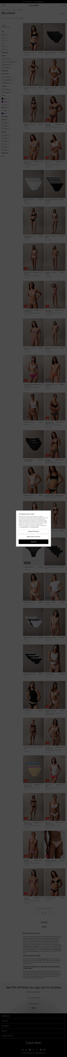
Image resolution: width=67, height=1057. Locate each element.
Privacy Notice (35, 527)
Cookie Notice (24, 527)
